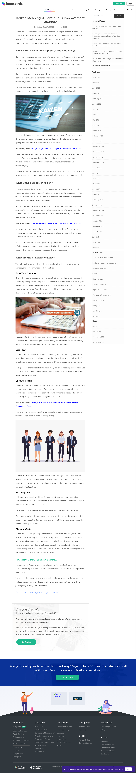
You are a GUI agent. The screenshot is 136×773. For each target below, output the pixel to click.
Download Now (95, 438)
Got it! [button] (128, 769)
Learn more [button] (118, 769)
